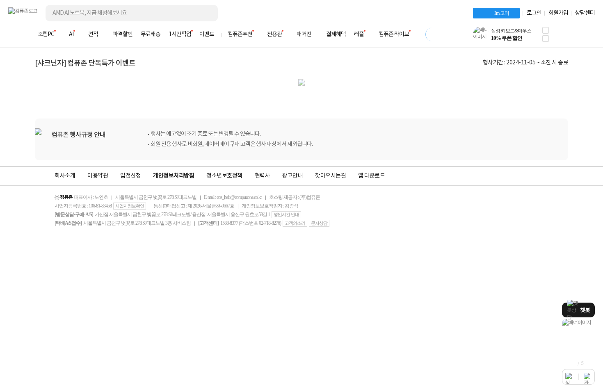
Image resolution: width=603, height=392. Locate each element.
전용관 (274, 34)
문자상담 (319, 223)
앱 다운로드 (371, 176)
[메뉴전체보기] (13, 34)
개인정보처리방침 (173, 176)
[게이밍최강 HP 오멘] (578, 322)
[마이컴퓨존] (586, 37)
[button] (545, 30)
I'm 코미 (501, 13)
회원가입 (558, 13)
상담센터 (585, 13)
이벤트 (206, 34)
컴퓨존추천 (240, 34)
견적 (93, 34)
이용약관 (97, 176)
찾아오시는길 (330, 176)
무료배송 (150, 34)
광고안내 (292, 176)
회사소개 (65, 176)
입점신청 (130, 176)
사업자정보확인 (129, 205)
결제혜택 (336, 34)
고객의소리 (295, 223)
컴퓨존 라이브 (394, 34)
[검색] (205, 13)
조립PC (46, 34)
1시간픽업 (180, 34)
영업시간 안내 (286, 214)
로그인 (534, 13)
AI (71, 34)
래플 (359, 34)
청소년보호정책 (224, 176)
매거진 (304, 34)
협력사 (262, 176)
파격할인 (122, 34)
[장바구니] (563, 37)
